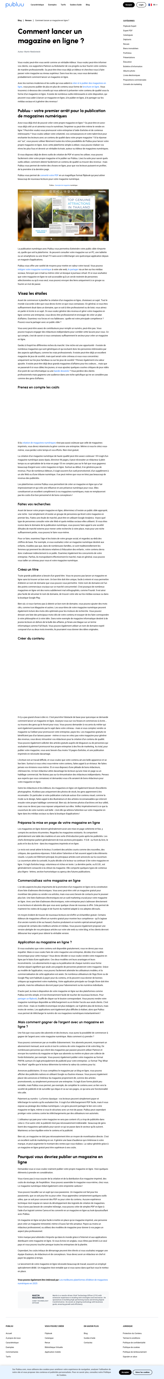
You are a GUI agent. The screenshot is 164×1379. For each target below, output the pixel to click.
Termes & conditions (131, 1338)
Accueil (9, 1333)
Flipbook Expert (129, 26)
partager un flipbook (27, 998)
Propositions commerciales (134, 80)
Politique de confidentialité (134, 1342)
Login (141, 5)
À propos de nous (13, 1338)
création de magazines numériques (39, 442)
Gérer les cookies (142, 1372)
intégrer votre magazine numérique (35, 269)
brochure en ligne (91, 86)
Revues (28, 20)
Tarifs (8, 1357)
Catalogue (49, 1338)
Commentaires (12, 1352)
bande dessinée (61, 371)
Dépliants (127, 39)
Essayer (129, 5)
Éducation (127, 62)
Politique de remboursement (135, 1352)
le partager (73, 269)
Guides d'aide (89, 1338)
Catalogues (128, 35)
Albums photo (129, 71)
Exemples (10, 1347)
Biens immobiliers (130, 48)
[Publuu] (15, 5)
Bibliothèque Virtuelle (54, 1347)
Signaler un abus (130, 1357)
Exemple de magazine (62, 185)
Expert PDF (128, 30)
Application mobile (53, 1352)
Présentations (129, 57)
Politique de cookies (131, 1347)
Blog (20, 20)
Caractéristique (12, 1342)
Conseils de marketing (132, 84)
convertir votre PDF (49, 175)
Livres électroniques (131, 75)
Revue (47, 1342)
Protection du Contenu (132, 1333)
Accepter (125, 1372)
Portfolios (127, 53)
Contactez (88, 1342)
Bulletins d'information (132, 66)
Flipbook (48, 1333)
